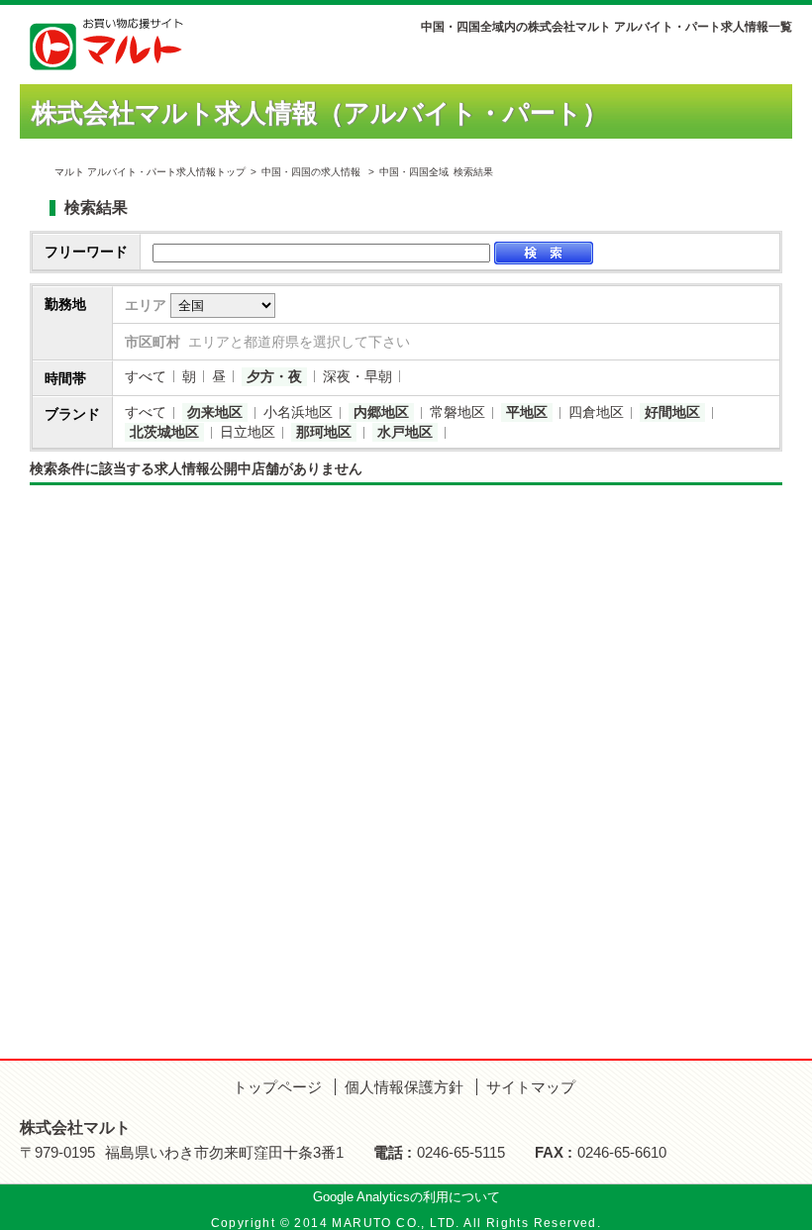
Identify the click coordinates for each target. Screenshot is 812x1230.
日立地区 (247, 432)
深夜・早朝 (357, 376)
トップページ (277, 1086)
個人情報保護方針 (404, 1086)
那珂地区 (324, 432)
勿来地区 (215, 412)
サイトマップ (530, 1086)
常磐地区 (457, 412)
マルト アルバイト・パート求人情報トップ (150, 171)
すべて (145, 376)
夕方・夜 (274, 376)
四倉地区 (596, 412)
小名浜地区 (298, 412)
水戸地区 (405, 432)
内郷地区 (381, 412)
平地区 (527, 412)
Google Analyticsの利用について (406, 1196)
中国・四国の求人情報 (312, 171)
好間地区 (672, 412)
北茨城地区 (164, 432)
